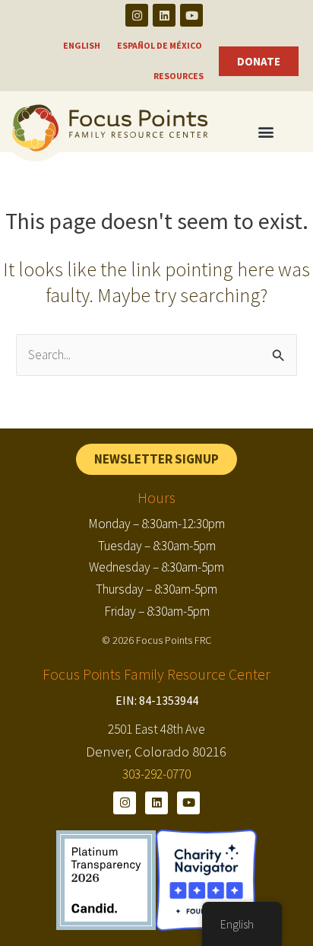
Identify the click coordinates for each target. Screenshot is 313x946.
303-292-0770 (156, 774)
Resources (178, 75)
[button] (266, 132)
